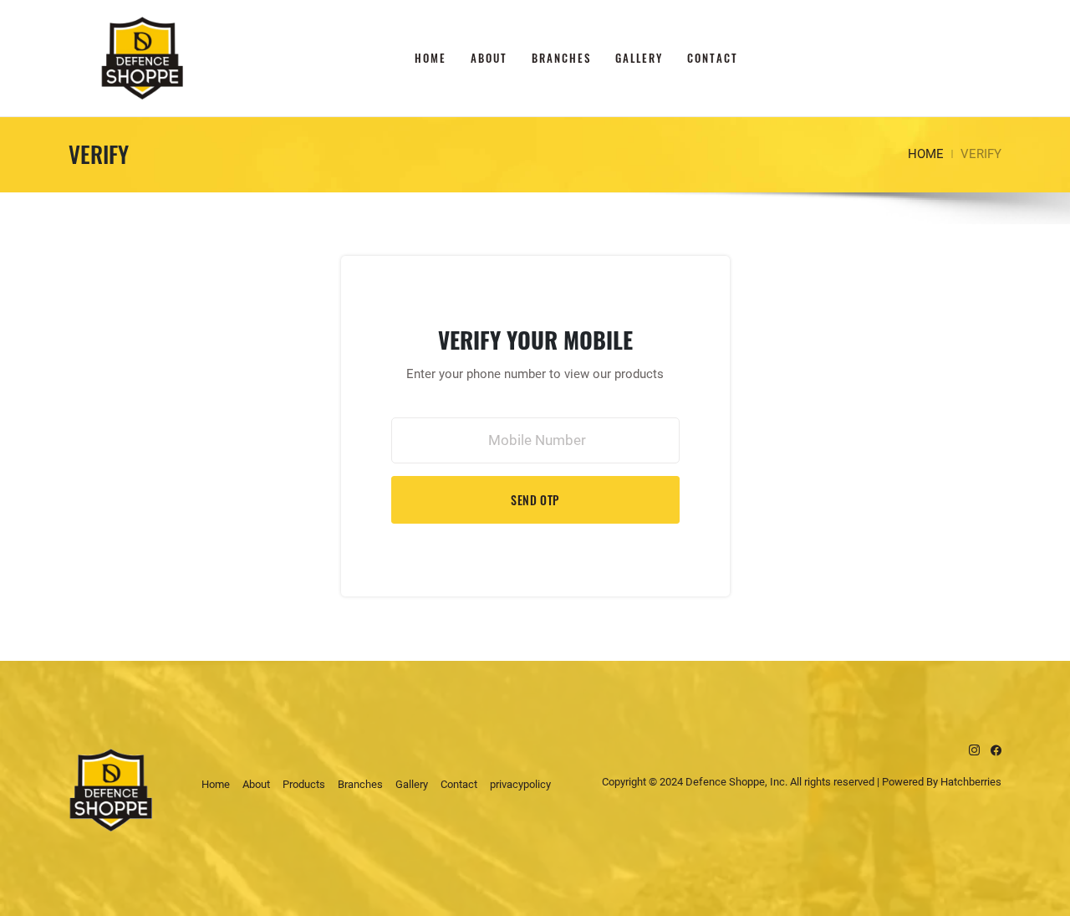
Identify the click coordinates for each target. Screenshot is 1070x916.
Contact (712, 57)
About (489, 57)
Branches (561, 57)
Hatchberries (970, 781)
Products (304, 784)
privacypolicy (520, 784)
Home (430, 57)
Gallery (639, 57)
